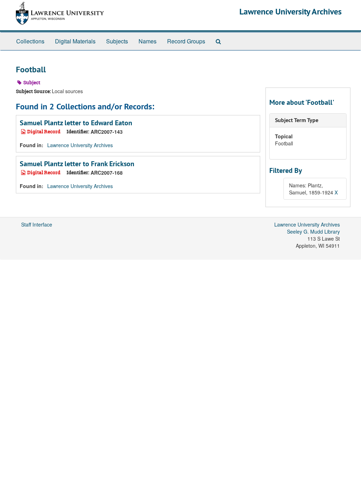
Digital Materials (75, 41)
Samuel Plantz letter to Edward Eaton (76, 122)
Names (148, 41)
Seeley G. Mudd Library (313, 231)
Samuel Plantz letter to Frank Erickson (77, 163)
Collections (30, 41)
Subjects (117, 41)
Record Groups (186, 41)
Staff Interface (36, 224)
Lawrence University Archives (290, 11)
